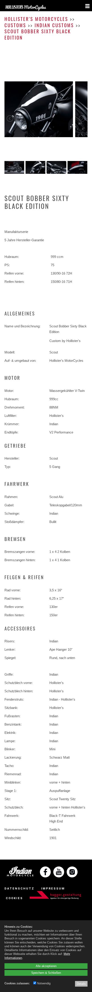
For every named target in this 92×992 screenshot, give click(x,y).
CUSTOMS (15, 25)
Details (81, 983)
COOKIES (14, 898)
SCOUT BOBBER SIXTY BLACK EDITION (37, 34)
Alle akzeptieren (46, 966)
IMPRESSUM (53, 888)
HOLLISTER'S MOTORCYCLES (36, 18)
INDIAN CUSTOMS (54, 25)
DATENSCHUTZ (19, 888)
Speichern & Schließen (46, 972)
